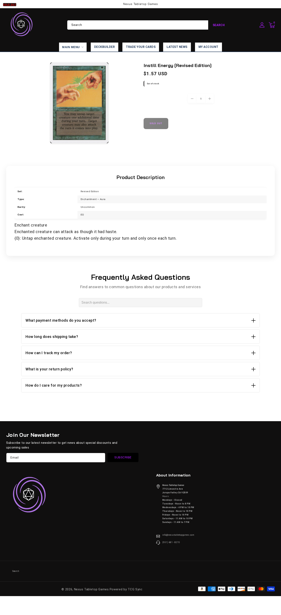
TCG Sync (135, 589)
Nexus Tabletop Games (91, 589)
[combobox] (148, 25)
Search (219, 25)
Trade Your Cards (141, 47)
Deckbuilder (104, 47)
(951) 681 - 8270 (171, 542)
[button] (272, 25)
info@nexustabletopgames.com (178, 535)
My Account (208, 47)
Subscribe (122, 457)
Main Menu (71, 47)
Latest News (177, 47)
